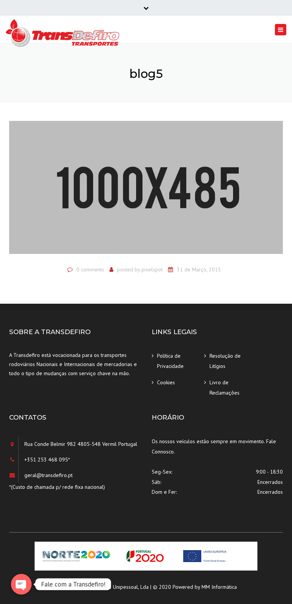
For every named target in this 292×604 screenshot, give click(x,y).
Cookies (166, 382)
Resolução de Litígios (225, 360)
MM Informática (219, 586)
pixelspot (152, 269)
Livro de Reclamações (224, 387)
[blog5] (146, 190)
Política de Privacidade (170, 360)
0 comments (90, 269)
